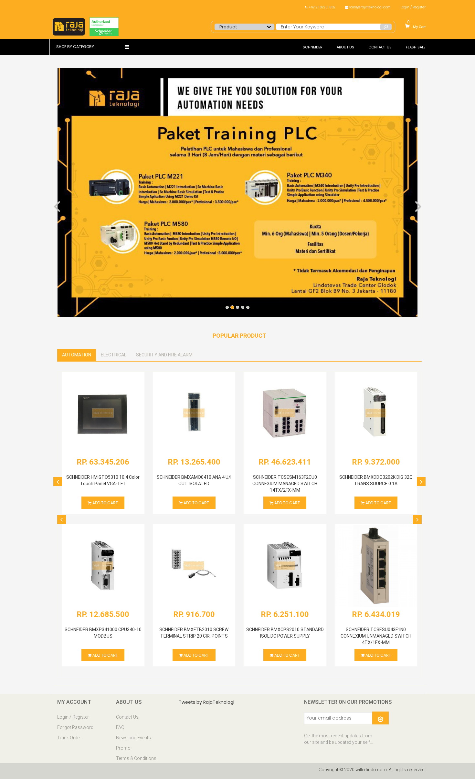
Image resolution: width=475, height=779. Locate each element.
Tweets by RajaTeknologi (206, 702)
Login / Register (413, 7)
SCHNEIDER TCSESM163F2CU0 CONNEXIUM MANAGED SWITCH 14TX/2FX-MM (284, 484)
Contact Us (127, 717)
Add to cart (104, 503)
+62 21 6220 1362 (321, 7)
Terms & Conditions (136, 758)
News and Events (133, 737)
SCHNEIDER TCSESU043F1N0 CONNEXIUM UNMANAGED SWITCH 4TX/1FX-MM (376, 636)
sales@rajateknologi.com (369, 7)
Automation (76, 354)
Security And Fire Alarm (164, 354)
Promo (123, 748)
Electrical (113, 354)
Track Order (69, 737)
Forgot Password (75, 727)
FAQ (120, 727)
